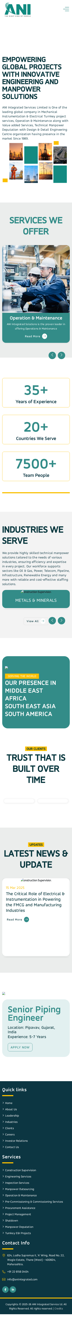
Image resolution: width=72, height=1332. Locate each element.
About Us (11, 1109)
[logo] (17, 9)
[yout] (13, 1289)
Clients (9, 1128)
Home (8, 1103)
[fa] (5, 1289)
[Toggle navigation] (67, 9)
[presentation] (52, 355)
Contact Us (12, 1147)
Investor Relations (16, 1140)
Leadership (12, 1115)
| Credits (58, 1308)
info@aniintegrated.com (22, 1279)
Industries (11, 1122)
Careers (10, 1134)
